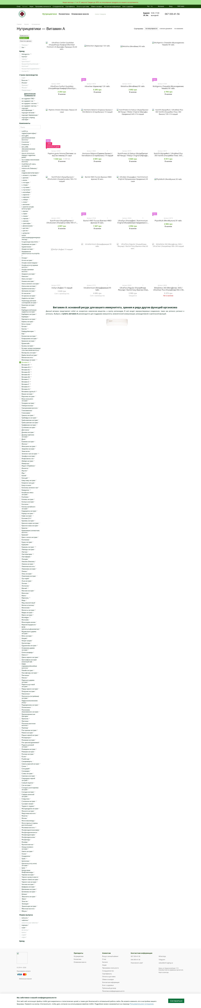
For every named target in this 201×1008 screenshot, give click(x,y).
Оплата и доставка (83, 6)
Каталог (25, 6)
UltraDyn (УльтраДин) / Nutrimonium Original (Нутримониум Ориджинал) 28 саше (132, 222)
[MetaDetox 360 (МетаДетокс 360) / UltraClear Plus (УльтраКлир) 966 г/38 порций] (168, 259)
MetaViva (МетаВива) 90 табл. (133, 86)
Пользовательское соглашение (142, 1004)
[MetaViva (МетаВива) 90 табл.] (133, 57)
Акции (31, 6)
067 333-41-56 (172, 14)
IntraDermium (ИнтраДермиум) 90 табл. (97, 289)
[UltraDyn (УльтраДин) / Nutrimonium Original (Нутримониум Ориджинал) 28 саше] (133, 192)
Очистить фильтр (25, 41)
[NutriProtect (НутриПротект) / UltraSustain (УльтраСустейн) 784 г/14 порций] (62, 192)
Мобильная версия (25, 979)
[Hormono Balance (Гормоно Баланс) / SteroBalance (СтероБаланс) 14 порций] (97, 125)
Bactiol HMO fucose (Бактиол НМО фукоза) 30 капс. (97, 221)
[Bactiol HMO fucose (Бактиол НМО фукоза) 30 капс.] (97, 192)
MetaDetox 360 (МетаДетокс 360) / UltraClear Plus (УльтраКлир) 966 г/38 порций (168, 290)
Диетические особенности (30, 94)
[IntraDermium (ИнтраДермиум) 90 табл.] (97, 259)
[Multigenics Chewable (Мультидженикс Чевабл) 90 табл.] (168, 57)
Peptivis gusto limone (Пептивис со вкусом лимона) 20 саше (62, 154)
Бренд (21, 51)
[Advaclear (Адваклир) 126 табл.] (97, 57)
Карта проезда (164, 972)
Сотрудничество (58, 6)
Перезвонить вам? (137, 963)
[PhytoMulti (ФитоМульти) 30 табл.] (168, 192)
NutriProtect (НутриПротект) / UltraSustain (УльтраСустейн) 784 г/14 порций (61, 222)
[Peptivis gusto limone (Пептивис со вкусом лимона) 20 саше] (62, 125)
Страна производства (28, 75)
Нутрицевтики (49, 14)
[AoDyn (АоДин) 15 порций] (62, 259)
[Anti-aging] (22, 958)
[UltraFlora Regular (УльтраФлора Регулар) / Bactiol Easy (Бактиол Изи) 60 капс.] (133, 259)
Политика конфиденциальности (113, 991)
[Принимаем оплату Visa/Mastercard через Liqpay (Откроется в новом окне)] (22, 974)
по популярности (151, 28)
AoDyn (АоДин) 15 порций (62, 288)
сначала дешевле (166, 28)
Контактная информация (112, 6)
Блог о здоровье (127, 6)
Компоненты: (24, 36)
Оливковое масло (80, 14)
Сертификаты (70, 6)
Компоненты (24, 123)
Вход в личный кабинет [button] (110, 956)
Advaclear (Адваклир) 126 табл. (97, 86)
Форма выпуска (26, 915)
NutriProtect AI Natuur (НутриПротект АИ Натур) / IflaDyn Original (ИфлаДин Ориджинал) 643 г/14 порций (132, 155)
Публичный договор (109, 988)
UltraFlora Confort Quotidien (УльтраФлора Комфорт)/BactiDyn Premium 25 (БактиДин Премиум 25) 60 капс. (62, 89)
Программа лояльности (43, 6)
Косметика (64, 14)
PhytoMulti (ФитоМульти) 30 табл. (168, 220)
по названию (178, 28)
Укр (152, 6)
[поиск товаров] (93, 14)
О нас (18, 6)
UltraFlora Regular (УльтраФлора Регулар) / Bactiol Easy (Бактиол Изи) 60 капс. (133, 290)
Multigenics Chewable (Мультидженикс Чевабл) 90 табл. (168, 87)
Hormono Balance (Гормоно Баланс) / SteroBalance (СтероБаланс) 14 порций (97, 154)
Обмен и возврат (96, 6)
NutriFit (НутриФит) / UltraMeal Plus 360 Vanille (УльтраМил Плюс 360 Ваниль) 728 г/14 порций (168, 155)
